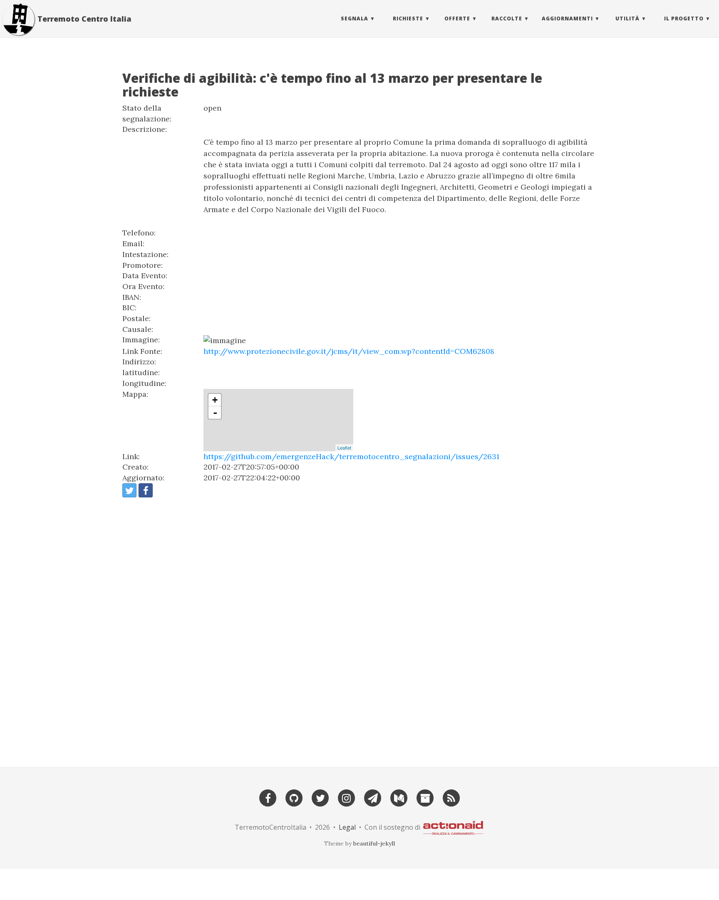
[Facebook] (268, 797)
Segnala (354, 18)
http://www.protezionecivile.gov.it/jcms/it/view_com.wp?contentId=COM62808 (348, 351)
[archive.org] (425, 797)
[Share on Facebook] (146, 490)
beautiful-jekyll (374, 843)
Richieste (408, 18)
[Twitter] (320, 797)
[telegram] (373, 797)
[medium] (399, 797)
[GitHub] (294, 797)
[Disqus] (359, 628)
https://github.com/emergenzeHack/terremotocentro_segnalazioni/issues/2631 (351, 456)
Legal (347, 827)
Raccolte (506, 18)
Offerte (457, 18)
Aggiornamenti (567, 18)
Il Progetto (684, 18)
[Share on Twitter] (129, 490)
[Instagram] (347, 797)
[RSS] (451, 797)
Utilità (627, 18)
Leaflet (344, 447)
